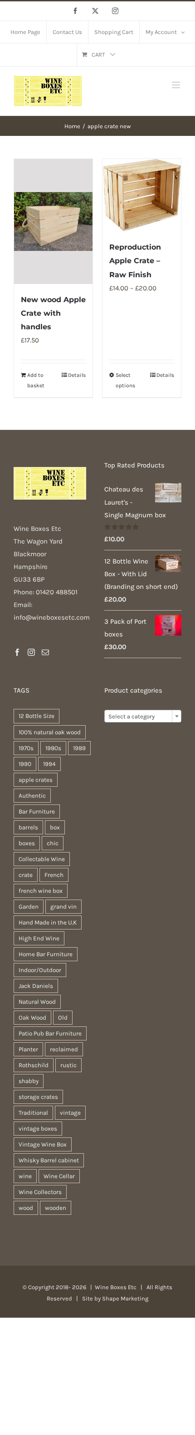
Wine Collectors (40, 1192)
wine (25, 1176)
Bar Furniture (37, 811)
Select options (125, 380)
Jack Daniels (36, 985)
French (53, 875)
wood (26, 1207)
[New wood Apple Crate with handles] (53, 221)
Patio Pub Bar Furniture (50, 1033)
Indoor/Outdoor (40, 970)
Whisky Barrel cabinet (49, 1160)
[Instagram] (31, 652)
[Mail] (45, 652)
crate (26, 875)
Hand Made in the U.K (48, 922)
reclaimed (64, 1049)
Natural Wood (37, 1001)
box (55, 827)
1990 (25, 764)
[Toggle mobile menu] (176, 85)
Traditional (33, 1112)
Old (63, 1017)
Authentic (32, 795)
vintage (70, 1112)
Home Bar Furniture (46, 954)
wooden (55, 1207)
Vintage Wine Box (43, 1144)
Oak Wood (32, 1017)
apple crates (36, 779)
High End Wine (39, 938)
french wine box (41, 890)
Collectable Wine (42, 859)
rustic (68, 1065)
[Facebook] (17, 652)
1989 (79, 748)
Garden (29, 906)
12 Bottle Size (36, 716)
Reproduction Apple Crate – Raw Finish (135, 261)
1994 (49, 764)
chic (52, 843)
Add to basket (35, 380)
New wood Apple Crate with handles (53, 313)
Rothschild (34, 1065)
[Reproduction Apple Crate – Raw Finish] (141, 195)
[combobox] (142, 716)
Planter (28, 1049)
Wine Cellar (59, 1176)
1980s (53, 748)
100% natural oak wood (50, 732)
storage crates (38, 1096)
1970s (26, 748)
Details (77, 375)
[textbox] (143, 716)
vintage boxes (38, 1128)
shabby (29, 1081)
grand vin (63, 906)
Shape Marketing (125, 1298)
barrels (28, 827)
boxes (27, 843)
